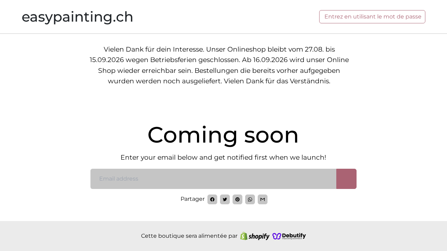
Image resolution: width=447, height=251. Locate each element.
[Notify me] (346, 179)
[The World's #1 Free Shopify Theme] (289, 236)
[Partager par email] (263, 199)
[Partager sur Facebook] (212, 199)
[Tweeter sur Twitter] (225, 199)
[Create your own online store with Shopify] (255, 236)
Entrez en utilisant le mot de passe (372, 16)
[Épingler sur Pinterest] (237, 199)
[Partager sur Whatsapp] (250, 199)
